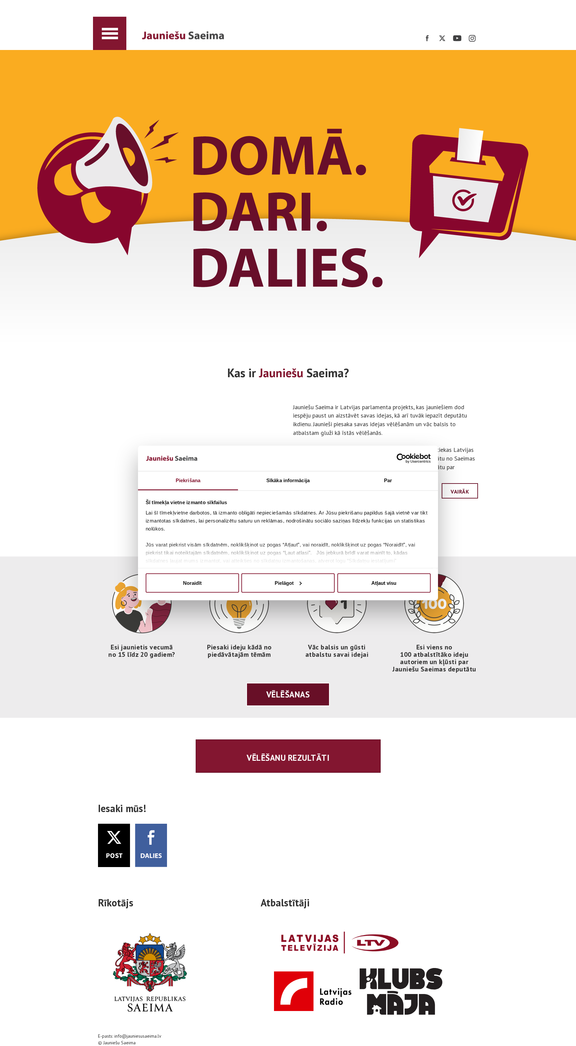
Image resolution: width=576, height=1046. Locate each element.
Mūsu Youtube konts (457, 38)
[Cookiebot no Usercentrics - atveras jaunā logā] (401, 459)
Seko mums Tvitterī (442, 38)
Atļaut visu (383, 582)
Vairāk (460, 491)
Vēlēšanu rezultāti (288, 757)
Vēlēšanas (288, 694)
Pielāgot (284, 582)
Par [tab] (388, 480)
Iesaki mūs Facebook (114, 845)
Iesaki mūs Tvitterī (151, 845)
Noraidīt (192, 582)
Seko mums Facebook (427, 38)
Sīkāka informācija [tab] (288, 480)
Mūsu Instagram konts (472, 38)
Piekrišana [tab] (188, 480)
